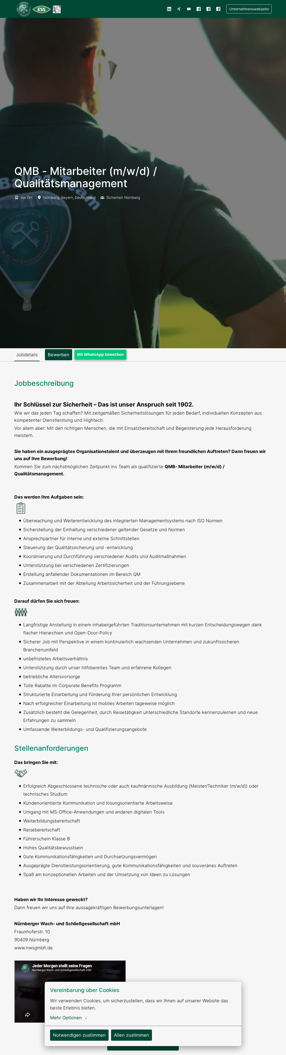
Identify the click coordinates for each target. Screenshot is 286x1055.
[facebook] (198, 8)
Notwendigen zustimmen (79, 1035)
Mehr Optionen (66, 1017)
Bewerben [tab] (58, 354)
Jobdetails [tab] (27, 354)
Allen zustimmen (131, 1035)
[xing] (179, 8)
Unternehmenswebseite (249, 9)
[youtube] (188, 8)
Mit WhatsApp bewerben (100, 354)
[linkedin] (169, 8)
